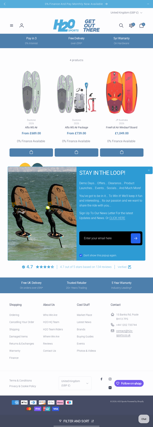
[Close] (149, 170)
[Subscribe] (135, 238)
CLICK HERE (117, 218)
